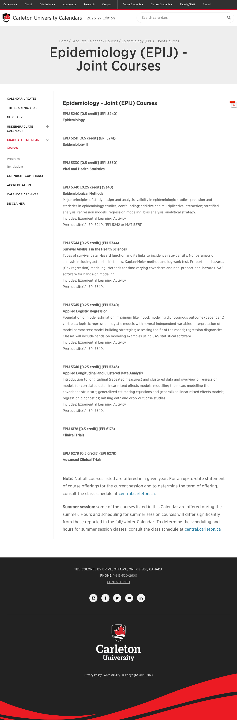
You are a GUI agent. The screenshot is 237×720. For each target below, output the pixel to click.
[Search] (229, 17)
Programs (13, 158)
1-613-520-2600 (125, 575)
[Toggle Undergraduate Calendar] (47, 127)
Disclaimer (16, 203)
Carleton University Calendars (64, 18)
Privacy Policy (93, 675)
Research (89, 4)
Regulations (15, 166)
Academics (69, 4)
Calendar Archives (22, 194)
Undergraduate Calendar (20, 128)
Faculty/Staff (187, 4)
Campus (107, 4)
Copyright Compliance (25, 176)
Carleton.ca (10, 4)
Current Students (160, 4)
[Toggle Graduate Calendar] (47, 140)
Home (63, 41)
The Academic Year (22, 108)
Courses (111, 41)
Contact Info (118, 582)
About (28, 4)
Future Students (132, 4)
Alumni (207, 4)
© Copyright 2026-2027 (137, 675)
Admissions (46, 4)
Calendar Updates (22, 98)
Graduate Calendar (87, 41)
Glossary (14, 117)
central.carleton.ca (137, 493)
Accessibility (112, 675)
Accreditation (19, 185)
